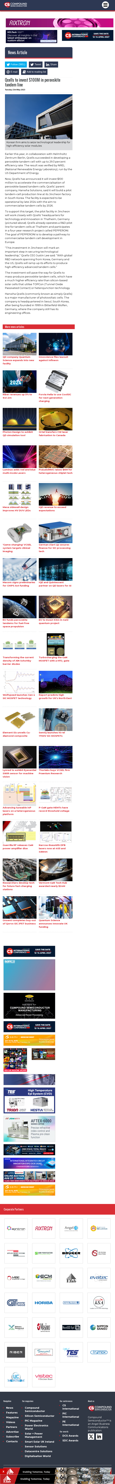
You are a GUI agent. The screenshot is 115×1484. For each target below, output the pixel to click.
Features (12, 1412)
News (9, 1407)
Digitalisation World (38, 1456)
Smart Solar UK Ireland (39, 1441)
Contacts (12, 1441)
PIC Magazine (33, 1420)
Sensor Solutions (36, 1446)
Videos (10, 1422)
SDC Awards (70, 1440)
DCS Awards (70, 1435)
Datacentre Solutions (38, 1451)
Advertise (12, 1431)
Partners (11, 1427)
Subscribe (12, 1436)
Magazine (12, 1417)
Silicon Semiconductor (39, 1416)
